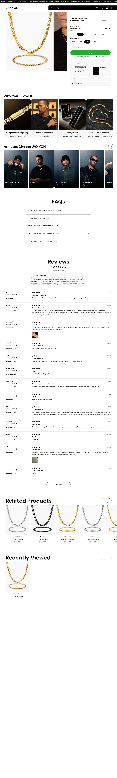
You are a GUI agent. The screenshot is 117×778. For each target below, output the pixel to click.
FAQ (97, 8)
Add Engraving (78, 47)
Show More (58, 484)
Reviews (92, 8)
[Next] (110, 146)
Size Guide (108, 28)
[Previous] (104, 146)
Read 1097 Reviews (83, 18)
